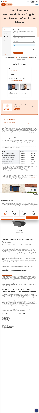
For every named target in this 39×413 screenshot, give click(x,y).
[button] (37, 2)
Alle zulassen (32, 217)
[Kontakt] (28, 2)
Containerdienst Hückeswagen (7, 275)
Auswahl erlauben (19, 217)
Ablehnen (7, 217)
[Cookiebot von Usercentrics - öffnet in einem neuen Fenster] (34, 194)
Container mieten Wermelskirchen (9, 122)
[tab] (7, 29)
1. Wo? (14, 35)
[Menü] (1, 1)
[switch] (14, 214)
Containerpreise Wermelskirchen (9, 119)
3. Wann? (14, 48)
